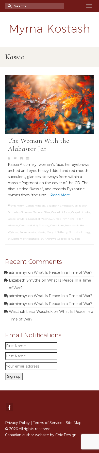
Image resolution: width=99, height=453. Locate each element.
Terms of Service (47, 422)
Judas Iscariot (28, 232)
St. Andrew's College (54, 238)
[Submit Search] (9, 6)
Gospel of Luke (80, 212)
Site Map (73, 422)
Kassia (41, 232)
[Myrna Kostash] (49, 29)
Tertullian (74, 238)
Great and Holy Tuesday (34, 225)
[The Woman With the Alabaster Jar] (49, 104)
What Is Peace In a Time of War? (63, 272)
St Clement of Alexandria (24, 238)
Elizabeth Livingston (60, 205)
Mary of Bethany (57, 232)
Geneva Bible (41, 212)
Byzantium (17, 205)
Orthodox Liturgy (79, 232)
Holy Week (72, 225)
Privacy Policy (17, 422)
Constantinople (35, 205)
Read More (60, 195)
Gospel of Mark (17, 219)
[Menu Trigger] (89, 6)
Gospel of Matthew (40, 219)
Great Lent (57, 225)
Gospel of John (60, 212)
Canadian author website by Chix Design (40, 435)
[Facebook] (9, 407)
